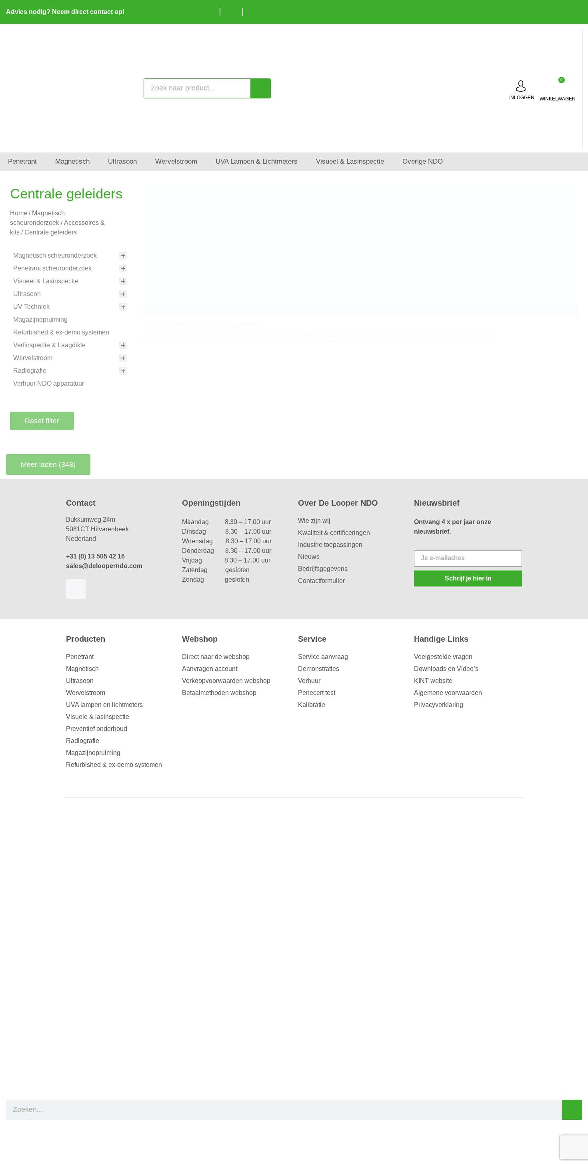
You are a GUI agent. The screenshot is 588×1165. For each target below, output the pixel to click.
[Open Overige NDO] (448, 161)
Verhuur (309, 680)
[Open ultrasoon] (142, 161)
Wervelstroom (85, 692)
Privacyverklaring (438, 704)
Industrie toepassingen (330, 544)
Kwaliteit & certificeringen (334, 532)
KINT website (433, 680)
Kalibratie (311, 704)
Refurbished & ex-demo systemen (114, 764)
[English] (562, 11)
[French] (574, 11)
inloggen (521, 97)
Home (18, 213)
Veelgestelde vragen (443, 656)
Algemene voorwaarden (448, 692)
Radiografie (82, 740)
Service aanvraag (323, 656)
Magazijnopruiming (93, 752)
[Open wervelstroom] (202, 161)
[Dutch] (550, 11)
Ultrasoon (80, 680)
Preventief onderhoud (96, 728)
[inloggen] (520, 86)
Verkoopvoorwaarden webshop (226, 680)
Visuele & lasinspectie (97, 716)
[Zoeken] (260, 88)
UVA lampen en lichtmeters (104, 704)
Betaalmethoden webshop (219, 692)
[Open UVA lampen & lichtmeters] (303, 161)
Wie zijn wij (314, 520)
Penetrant (80, 656)
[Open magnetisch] (95, 161)
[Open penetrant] (42, 161)
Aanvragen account (209, 668)
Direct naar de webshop (216, 656)
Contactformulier (321, 580)
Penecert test (316, 692)
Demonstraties (318, 668)
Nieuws (309, 556)
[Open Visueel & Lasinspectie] (389, 161)
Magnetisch (82, 668)
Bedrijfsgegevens (323, 568)
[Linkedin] (76, 589)
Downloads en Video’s (446, 668)
